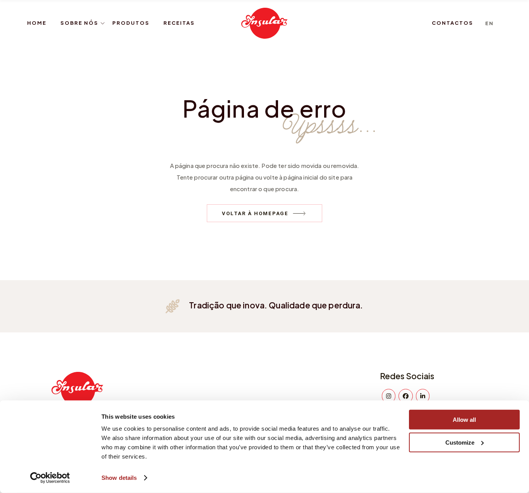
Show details (119, 477)
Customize (459, 442)
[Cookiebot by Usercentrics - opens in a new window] (50, 478)
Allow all (464, 419)
